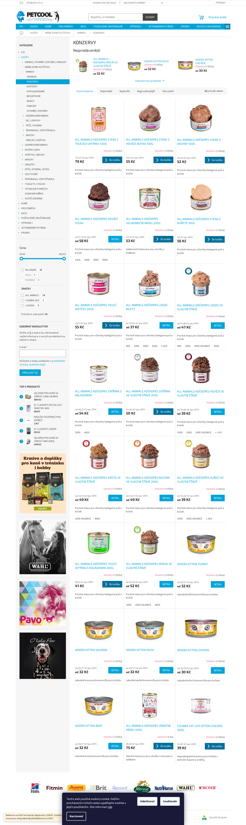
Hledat (150, 17)
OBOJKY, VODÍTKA (36, 140)
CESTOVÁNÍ (31, 174)
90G (128, 346)
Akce (30, 275)
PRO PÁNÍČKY (28, 208)
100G (77, 260)
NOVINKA (32, 280)
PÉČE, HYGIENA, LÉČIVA (37, 169)
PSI (23, 52)
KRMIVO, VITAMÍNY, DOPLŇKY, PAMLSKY (45, 62)
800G (105, 260)
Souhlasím (170, 801)
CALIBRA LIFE (34, 300)
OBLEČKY (30, 164)
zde (110, 807)
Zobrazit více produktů (148, 80)
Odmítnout (147, 801)
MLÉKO (30, 101)
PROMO (25, 233)
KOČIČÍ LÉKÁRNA (33, 198)
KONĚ (24, 203)
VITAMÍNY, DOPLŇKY (37, 111)
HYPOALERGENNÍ (35, 91)
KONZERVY (32, 81)
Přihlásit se (30, 372)
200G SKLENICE (202, 346)
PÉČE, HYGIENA (34, 125)
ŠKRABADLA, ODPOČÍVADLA (40, 130)
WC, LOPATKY (33, 120)
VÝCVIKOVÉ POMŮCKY (36, 189)
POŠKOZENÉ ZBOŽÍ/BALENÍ (35, 218)
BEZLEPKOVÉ (34, 96)
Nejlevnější (106, 91)
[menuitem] (21, 26)
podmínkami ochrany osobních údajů (42, 362)
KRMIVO (30, 72)
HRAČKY (30, 135)
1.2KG (164, 346)
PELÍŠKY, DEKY (32, 150)
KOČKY (25, 57)
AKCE (24, 213)
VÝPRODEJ (27, 223)
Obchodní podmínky (134, 3)
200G (87, 260)
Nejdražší (125, 91)
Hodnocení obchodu (104, 3)
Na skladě (33, 270)
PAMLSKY (32, 106)
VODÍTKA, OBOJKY (35, 155)
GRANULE (32, 77)
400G (96, 260)
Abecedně (168, 91)
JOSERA (32, 305)
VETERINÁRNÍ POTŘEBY (33, 228)
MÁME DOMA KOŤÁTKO (37, 67)
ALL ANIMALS (35, 295)
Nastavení (76, 816)
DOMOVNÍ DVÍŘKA (34, 194)
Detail (115, 239)
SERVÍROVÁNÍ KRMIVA (37, 116)
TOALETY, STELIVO (35, 184)
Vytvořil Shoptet (218, 817)
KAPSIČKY (32, 86)
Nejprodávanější (146, 91)
